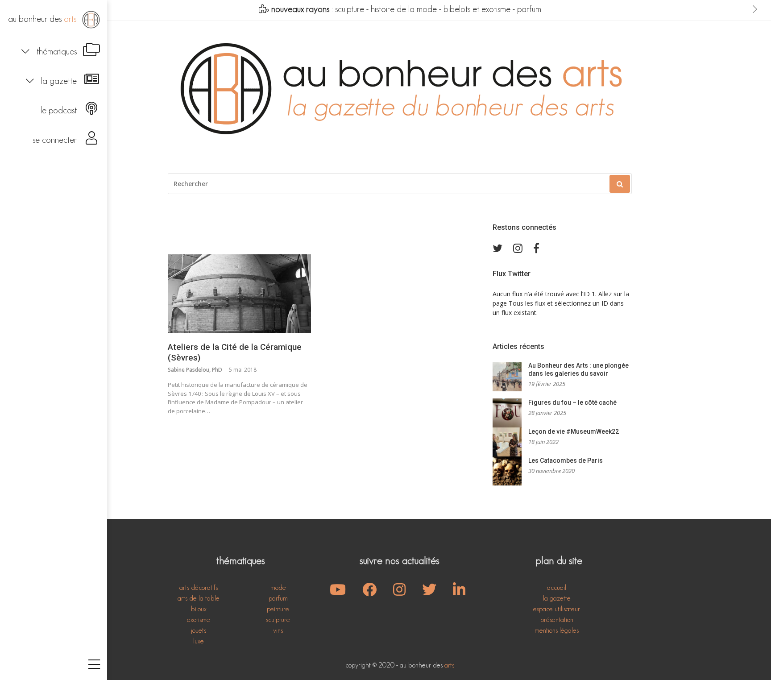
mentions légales (557, 630)
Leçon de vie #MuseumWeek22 (573, 431)
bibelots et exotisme (477, 9)
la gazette (557, 598)
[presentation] (755, 9)
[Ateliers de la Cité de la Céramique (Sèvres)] (239, 293)
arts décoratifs (198, 587)
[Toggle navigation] (94, 665)
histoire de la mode (404, 9)
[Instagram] (517, 248)
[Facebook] (536, 248)
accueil (556, 587)
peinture (278, 609)
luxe (198, 641)
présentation (556, 619)
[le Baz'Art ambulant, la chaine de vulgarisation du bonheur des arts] (338, 592)
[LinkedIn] (459, 592)
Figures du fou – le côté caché (572, 402)
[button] (53, 50)
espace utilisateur (556, 609)
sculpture (349, 9)
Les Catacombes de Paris (565, 460)
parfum (529, 9)
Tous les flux (527, 303)
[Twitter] (497, 248)
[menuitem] (53, 19)
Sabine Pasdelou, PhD (195, 369)
